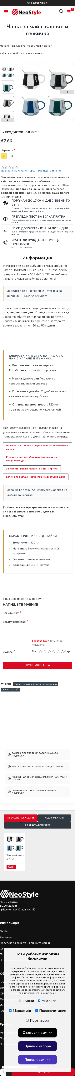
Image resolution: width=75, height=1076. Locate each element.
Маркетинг (22, 1010)
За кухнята (18, 46)
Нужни (28, 1001)
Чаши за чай (44, 46)
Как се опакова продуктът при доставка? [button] (37, 766)
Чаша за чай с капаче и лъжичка (35, 684)
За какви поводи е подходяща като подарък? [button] (34, 791)
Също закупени (54, 818)
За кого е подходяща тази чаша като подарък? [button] (35, 754)
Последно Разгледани (21, 818)
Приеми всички (37, 1059)
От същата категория (37, 825)
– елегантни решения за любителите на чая (37, 447)
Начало (5, 46)
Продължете (35, 665)
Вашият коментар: (14, 622)
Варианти (7, 150)
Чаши (30, 46)
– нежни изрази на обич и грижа (32, 468)
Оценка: (8, 652)
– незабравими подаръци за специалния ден (31, 459)
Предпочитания (52, 1010)
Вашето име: (11, 613)
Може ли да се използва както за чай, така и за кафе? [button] (39, 778)
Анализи (49, 1001)
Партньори (39, 1020)
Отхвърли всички (37, 1032)
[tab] (37, 754)
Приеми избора (37, 1046)
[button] (24, 92)
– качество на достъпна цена (35, 476)
